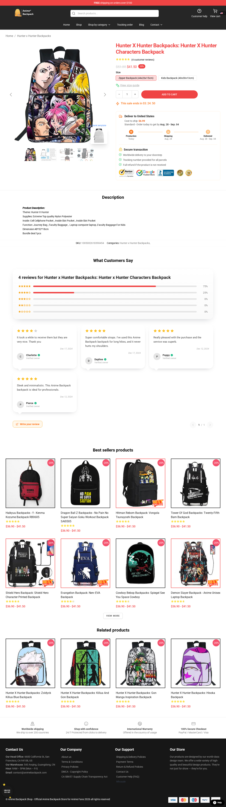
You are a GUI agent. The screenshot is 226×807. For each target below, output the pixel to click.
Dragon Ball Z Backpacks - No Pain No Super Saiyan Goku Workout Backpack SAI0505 (85, 517)
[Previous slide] (11, 94)
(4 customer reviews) (142, 59)
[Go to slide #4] (85, 154)
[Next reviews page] (210, 425)
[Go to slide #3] (67, 154)
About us (66, 756)
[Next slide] (104, 94)
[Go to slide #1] (30, 154)
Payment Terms (124, 761)
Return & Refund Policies (129, 766)
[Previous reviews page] (193, 425)
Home (9, 36)
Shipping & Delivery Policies (131, 756)
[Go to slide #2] (48, 154)
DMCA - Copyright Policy (74, 771)
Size (118, 72)
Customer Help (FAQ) (127, 776)
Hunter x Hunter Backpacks (34, 36)
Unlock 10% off (7, 791)
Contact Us (122, 771)
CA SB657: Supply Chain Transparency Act (84, 776)
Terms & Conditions (72, 761)
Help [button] (220, 802)
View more (113, 616)
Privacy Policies (69, 766)
